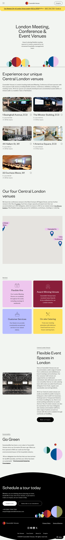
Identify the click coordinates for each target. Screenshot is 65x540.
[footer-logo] (22, 523)
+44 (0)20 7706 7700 (10, 509)
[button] (4, 3)
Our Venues (20, 533)
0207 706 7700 (50, 8)
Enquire (58, 3)
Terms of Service (57, 523)
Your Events (29, 533)
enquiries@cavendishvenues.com (13, 511)
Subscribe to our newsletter (30, 503)
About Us (38, 533)
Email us (58, 8)
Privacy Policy (46, 523)
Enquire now (10, 503)
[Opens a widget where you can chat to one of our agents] (59, 537)
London (18, 204)
